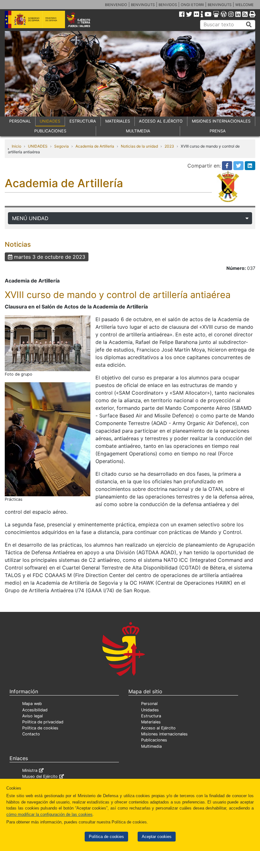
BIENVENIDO (116, 5)
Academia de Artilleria (94, 146)
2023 (169, 146)
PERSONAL (20, 121)
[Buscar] (249, 25)
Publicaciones (154, 740)
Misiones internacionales (164, 734)
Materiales (151, 722)
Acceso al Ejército (158, 728)
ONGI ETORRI (192, 5)
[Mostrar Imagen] (47, 343)
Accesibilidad (35, 710)
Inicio (16, 146)
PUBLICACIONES (50, 131)
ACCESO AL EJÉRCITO (161, 121)
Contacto (31, 734)
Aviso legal (32, 716)
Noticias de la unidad (139, 146)
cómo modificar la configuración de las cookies (49, 814)
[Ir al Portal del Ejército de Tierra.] (83, 19)
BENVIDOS (168, 5)
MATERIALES (117, 121)
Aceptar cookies (157, 836)
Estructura (151, 716)
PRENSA (218, 131)
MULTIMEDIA (138, 131)
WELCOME (244, 5)
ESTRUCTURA (82, 121)
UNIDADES (50, 121)
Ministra (29, 770)
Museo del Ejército (40, 776)
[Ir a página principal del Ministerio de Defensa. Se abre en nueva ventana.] (35, 19)
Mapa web (32, 703)
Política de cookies (106, 836)
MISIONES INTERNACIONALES (221, 121)
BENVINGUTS (143, 5)
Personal (149, 703)
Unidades (150, 710)
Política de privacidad (42, 722)
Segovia (61, 146)
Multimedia (151, 746)
